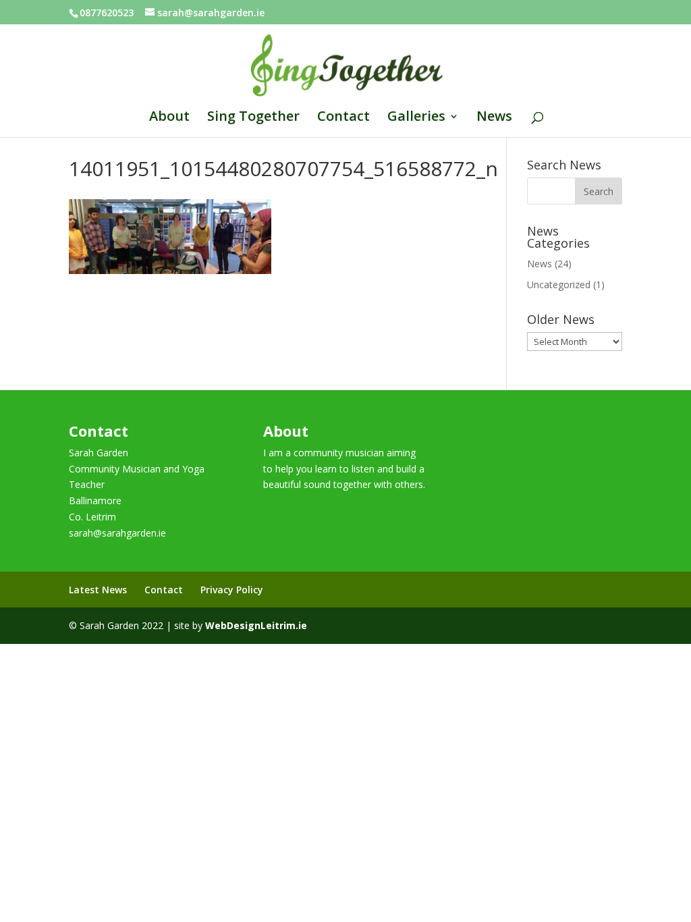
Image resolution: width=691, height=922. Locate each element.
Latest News (98, 589)
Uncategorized (558, 284)
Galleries (416, 118)
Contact (343, 118)
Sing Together (253, 118)
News (494, 118)
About (169, 118)
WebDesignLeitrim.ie (256, 625)
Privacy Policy (231, 589)
